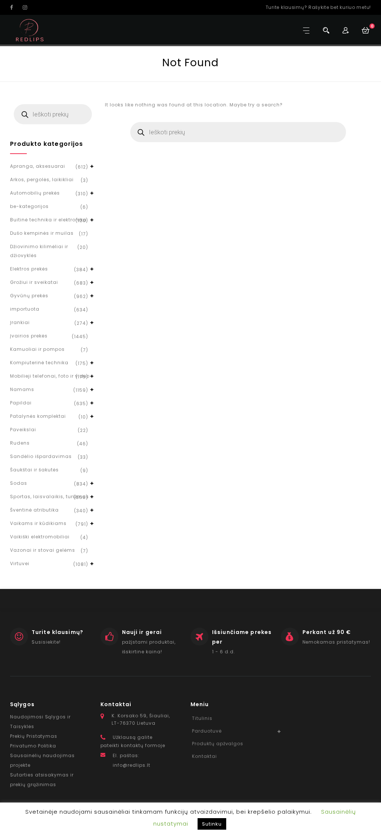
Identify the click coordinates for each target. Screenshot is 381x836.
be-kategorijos (29, 206)
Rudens (20, 443)
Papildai (21, 403)
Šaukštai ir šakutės (34, 470)
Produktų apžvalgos (217, 743)
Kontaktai (204, 756)
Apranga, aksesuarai (37, 166)
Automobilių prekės (35, 193)
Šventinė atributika (34, 510)
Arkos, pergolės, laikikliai (42, 179)
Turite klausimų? (57, 632)
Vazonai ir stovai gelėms (42, 550)
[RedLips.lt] (30, 30)
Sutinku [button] (212, 823)
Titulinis (202, 718)
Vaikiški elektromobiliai (40, 537)
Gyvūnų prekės (29, 295)
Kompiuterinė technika (39, 362)
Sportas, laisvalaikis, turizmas (49, 496)
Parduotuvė (207, 731)
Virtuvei (19, 563)
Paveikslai (23, 429)
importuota (24, 309)
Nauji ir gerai (142, 632)
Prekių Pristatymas (33, 736)
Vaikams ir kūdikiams (38, 523)
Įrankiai (20, 322)
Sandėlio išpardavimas (41, 456)
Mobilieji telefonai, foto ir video (50, 376)
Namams (22, 389)
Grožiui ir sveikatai (34, 282)
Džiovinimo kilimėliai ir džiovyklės (39, 251)
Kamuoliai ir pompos (37, 349)
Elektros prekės (29, 269)
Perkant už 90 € (326, 632)
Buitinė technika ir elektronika (48, 220)
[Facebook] (15, 7)
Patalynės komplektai (38, 416)
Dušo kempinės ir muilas (42, 233)
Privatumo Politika (33, 746)
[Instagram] (28, 7)
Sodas (18, 483)
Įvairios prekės (29, 336)
